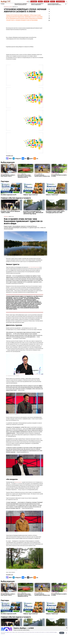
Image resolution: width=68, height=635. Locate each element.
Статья (2, 3)
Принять (61, 632)
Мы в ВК (40, 1)
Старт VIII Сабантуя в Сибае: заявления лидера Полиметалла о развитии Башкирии (54, 4)
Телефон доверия (60, 1)
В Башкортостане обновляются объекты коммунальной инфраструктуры (37, 4)
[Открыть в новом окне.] (9, 158)
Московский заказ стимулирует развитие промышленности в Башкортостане (21, 4)
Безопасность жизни (8, 6)
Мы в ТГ (52, 1)
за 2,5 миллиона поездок (33, 267)
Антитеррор (33, 1)
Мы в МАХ (46, 1)
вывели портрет (18, 482)
